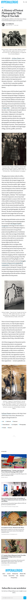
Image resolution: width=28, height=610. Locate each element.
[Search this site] (24, 2)
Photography (23, 424)
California (8, 421)
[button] (15, 573)
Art (2, 7)
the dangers (14, 223)
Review (10, 427)
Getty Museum (6, 424)
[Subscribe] (24, 597)
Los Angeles (15, 424)
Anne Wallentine (10, 23)
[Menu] (26, 2)
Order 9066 (6, 108)
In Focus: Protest (6, 413)
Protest (4, 427)
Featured (15, 421)
